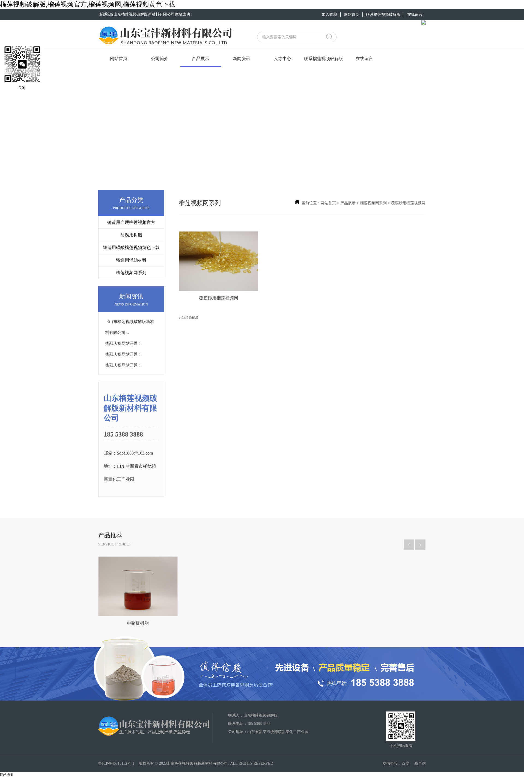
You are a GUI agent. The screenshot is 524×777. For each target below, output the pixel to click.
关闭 (22, 88)
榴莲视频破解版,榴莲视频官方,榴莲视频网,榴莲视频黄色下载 (87, 4)
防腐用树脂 (131, 235)
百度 (405, 763)
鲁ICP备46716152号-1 (116, 763)
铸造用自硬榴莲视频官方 (131, 222)
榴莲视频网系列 (131, 272)
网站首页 (328, 203)
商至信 (420, 763)
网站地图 (6, 774)
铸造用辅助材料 (131, 260)
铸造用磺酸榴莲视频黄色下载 (131, 247)
